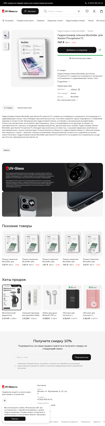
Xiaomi (90, 31)
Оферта (96, 422)
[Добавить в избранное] (100, 50)
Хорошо (15, 419)
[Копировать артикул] (78, 89)
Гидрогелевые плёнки (75, 20)
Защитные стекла (55, 20)
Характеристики (24, 108)
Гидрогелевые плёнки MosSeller (71, 31)
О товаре (8, 108)
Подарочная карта (25, 20)
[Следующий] (94, 251)
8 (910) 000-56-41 (44, 399)
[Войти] (94, 11)
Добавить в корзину (76, 50)
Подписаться (81, 357)
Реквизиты (85, 422)
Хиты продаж (14, 279)
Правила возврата (69, 422)
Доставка (53, 422)
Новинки (40, 20)
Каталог (32, 11)
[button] (87, 11)
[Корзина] (101, 11)
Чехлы (90, 20)
